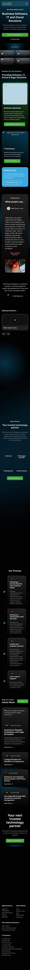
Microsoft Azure (6, 955)
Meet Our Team (20, 911)
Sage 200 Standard (7, 912)
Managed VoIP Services (8, 953)
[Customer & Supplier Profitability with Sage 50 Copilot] (15, 728)
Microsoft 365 (6, 940)
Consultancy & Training (8, 930)
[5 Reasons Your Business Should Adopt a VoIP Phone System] (15, 778)
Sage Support (6, 926)
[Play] (15, 266)
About (18, 909)
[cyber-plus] (7, 61)
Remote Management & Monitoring (12, 949)
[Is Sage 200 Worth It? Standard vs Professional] (15, 760)
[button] (26, 4)
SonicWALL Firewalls (8, 947)
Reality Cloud (20, 915)
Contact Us (19, 917)
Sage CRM (5, 916)
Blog (17, 913)
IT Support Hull (6, 938)
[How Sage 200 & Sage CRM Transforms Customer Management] (15, 797)
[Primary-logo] (7, 4)
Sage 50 (4, 914)
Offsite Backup (6, 951)
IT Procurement (6, 945)
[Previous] (4, 334)
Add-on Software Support (9, 928)
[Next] (8, 334)
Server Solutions (7, 942)
